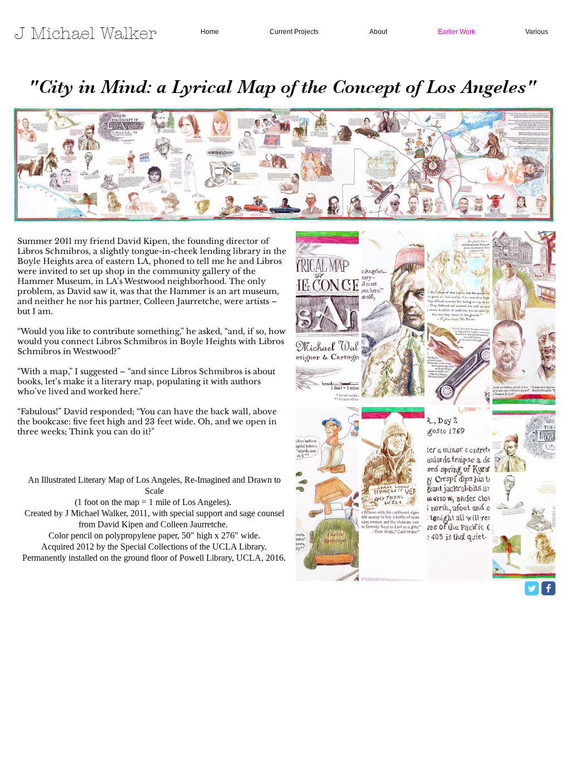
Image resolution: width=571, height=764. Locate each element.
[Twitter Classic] (532, 588)
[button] (327, 318)
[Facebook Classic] (548, 588)
